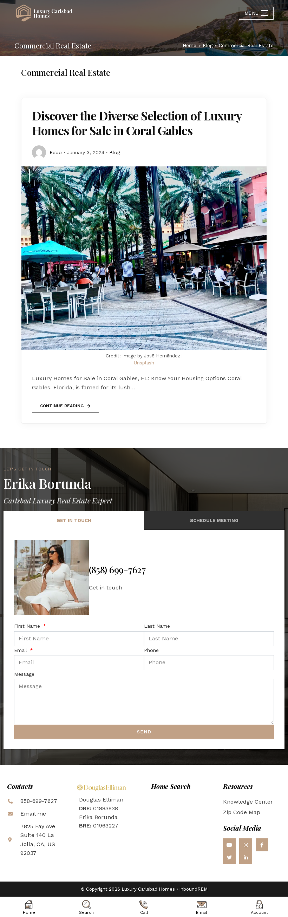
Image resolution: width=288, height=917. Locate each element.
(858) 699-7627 (117, 569)
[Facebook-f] (262, 844)
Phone (151, 650)
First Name (28, 626)
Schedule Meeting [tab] (214, 520)
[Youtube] (229, 844)
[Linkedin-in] (245, 857)
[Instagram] (245, 844)
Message (24, 674)
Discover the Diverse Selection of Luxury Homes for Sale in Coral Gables (137, 122)
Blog (114, 152)
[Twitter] (229, 857)
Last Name (157, 626)
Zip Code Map (241, 812)
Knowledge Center (248, 801)
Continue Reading (62, 403)
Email (21, 650)
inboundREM (193, 889)
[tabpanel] (144, 639)
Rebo (56, 152)
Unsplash (144, 362)
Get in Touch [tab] (74, 520)
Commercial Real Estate (246, 45)
